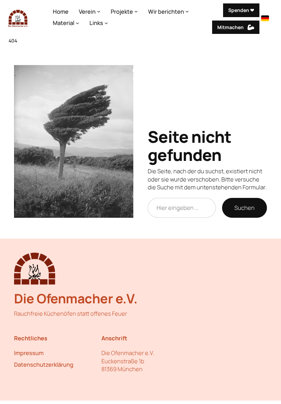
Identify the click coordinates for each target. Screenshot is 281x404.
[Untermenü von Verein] (98, 11)
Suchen (244, 208)
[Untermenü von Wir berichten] (187, 11)
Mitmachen (230, 27)
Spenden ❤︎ (241, 10)
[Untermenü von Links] (106, 22)
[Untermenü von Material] (77, 22)
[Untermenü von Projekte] (136, 11)
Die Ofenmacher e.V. (75, 298)
